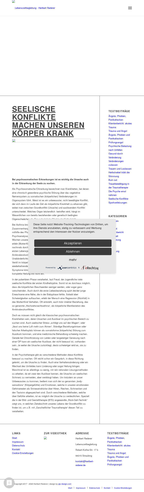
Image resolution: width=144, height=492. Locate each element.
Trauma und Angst (118, 131)
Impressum (18, 441)
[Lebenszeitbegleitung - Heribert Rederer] (33, 8)
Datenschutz (18, 445)
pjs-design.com (64, 483)
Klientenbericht (116, 232)
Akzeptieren (73, 243)
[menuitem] (130, 8)
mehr (73, 259)
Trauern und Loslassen (120, 168)
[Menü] (130, 8)
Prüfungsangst (116, 142)
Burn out (113, 179)
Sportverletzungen (118, 202)
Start (14, 438)
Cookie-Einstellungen (23, 453)
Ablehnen (73, 251)
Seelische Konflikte (118, 198)
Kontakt (16, 449)
